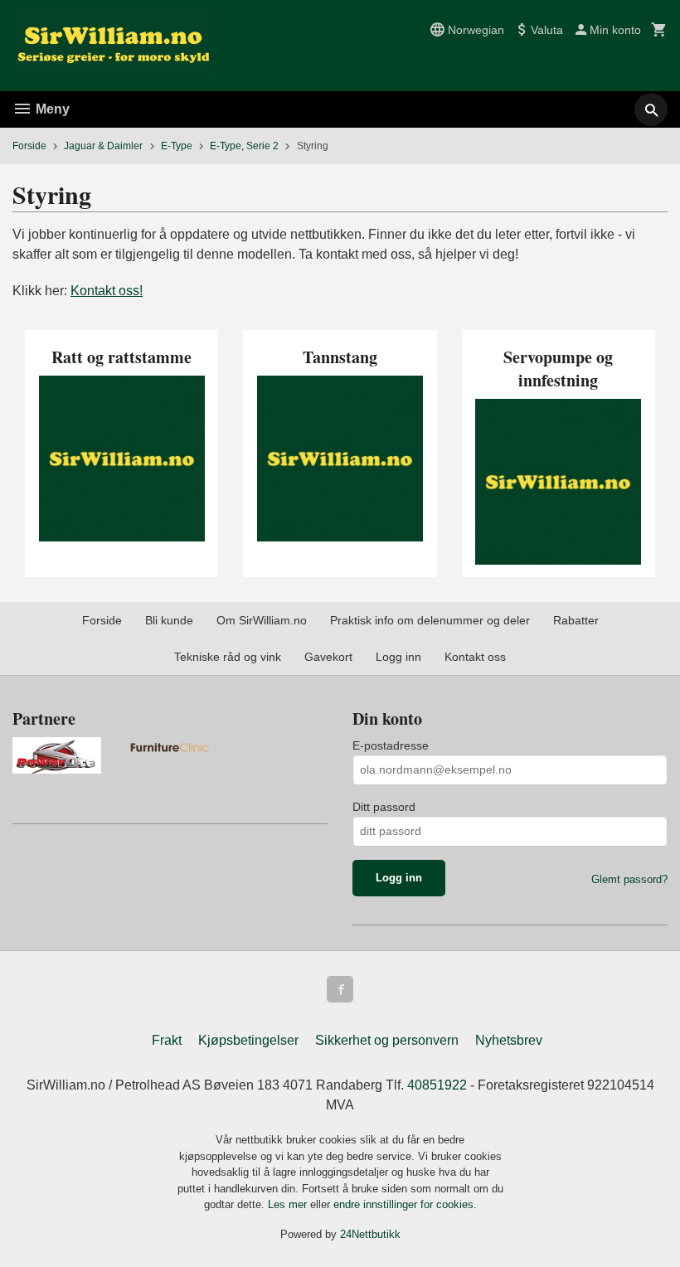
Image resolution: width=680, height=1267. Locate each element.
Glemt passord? (629, 879)
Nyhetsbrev (508, 1040)
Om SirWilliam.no (261, 620)
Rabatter (576, 620)
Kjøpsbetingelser (248, 1040)
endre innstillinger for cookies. (405, 1204)
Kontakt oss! (106, 291)
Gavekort (328, 656)
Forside (29, 146)
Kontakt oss (475, 656)
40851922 (437, 1085)
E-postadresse (390, 745)
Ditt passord (383, 806)
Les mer (289, 1204)
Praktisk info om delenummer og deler (430, 620)
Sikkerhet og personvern (387, 1040)
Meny (51, 109)
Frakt (167, 1040)
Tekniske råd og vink (227, 656)
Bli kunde (169, 620)
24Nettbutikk (370, 1234)
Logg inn (398, 656)
